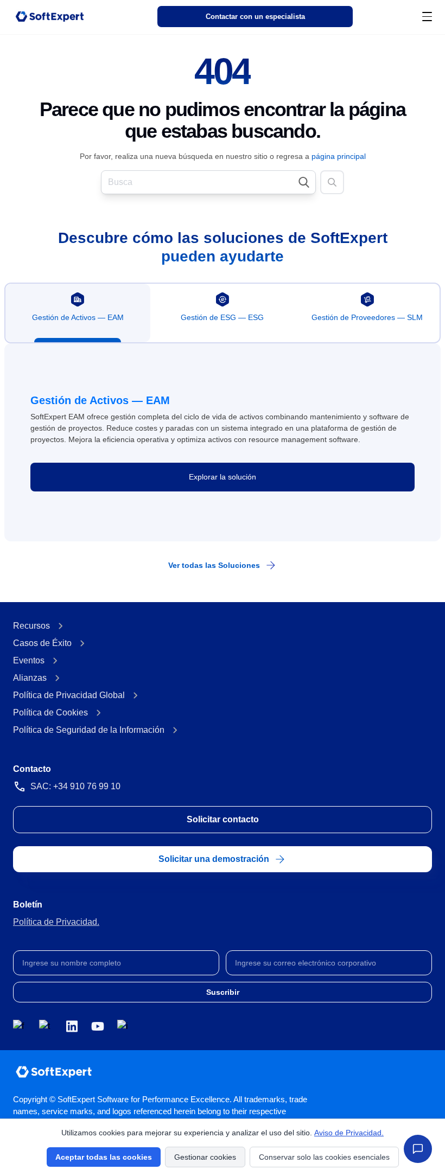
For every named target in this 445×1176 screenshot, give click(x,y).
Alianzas (30, 677)
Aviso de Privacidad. (349, 1132)
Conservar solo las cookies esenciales (324, 1157)
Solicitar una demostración (213, 859)
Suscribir (222, 992)
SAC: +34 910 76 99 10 (75, 786)
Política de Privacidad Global (69, 695)
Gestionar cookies (205, 1157)
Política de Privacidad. (56, 921)
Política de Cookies (50, 712)
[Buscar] (332, 182)
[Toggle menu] (427, 16)
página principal (339, 156)
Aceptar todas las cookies (103, 1157)
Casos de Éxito (42, 643)
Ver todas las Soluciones (214, 565)
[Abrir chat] (418, 1149)
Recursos (31, 625)
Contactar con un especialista (255, 17)
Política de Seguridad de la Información (88, 729)
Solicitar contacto (223, 819)
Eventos (28, 660)
